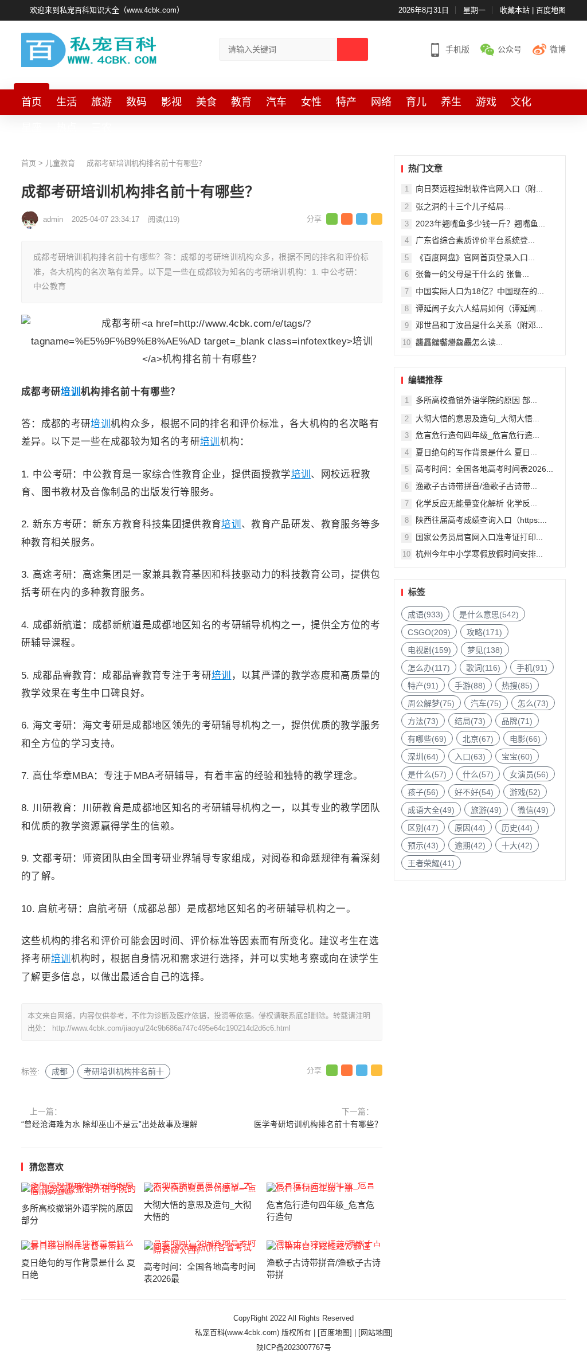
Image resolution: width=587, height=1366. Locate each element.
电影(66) (525, 738)
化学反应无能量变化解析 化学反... (476, 503)
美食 (206, 102)
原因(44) (470, 827)
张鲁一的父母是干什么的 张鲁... (472, 274)
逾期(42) (470, 845)
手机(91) (531, 667)
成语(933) (425, 614)
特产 (346, 102)
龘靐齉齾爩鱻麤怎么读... (459, 342)
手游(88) (470, 685)
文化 (521, 102)
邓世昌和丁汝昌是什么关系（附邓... (479, 325)
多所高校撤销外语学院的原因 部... (476, 400)
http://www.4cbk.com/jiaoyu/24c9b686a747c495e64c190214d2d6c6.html (171, 1028)
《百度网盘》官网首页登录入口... (475, 257)
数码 (136, 102)
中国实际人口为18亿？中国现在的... (480, 291)
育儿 (416, 102)
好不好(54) (474, 792)
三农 (101, 128)
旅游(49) (486, 810)
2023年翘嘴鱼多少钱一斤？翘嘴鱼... (480, 223)
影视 (171, 102)
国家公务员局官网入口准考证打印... (479, 537)
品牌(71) (517, 721)
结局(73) (470, 721)
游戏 (486, 102)
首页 (31, 102)
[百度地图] (335, 1332)
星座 (31, 128)
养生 (451, 102)
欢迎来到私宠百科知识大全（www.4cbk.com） (107, 10)
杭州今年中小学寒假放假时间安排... (479, 553)
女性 (311, 102)
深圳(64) (423, 756)
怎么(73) (533, 703)
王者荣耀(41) (431, 863)
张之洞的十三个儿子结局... (463, 206)
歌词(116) (483, 667)
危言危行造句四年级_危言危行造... (477, 435)
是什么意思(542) (489, 614)
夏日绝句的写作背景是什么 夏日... (476, 452)
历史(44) (517, 827)
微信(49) (533, 810)
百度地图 (551, 10)
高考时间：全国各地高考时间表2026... (484, 468)
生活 (66, 102)
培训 (71, 391)
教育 (241, 102)
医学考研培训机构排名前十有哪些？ (318, 1124)
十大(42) (517, 845)
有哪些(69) (427, 738)
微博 (558, 49)
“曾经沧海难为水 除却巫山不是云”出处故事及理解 (109, 1124)
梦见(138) (485, 650)
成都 (60, 1071)
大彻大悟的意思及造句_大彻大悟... (477, 418)
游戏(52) (525, 792)
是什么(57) (427, 774)
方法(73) (423, 721)
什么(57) (478, 774)
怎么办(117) (429, 667)
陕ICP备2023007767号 (293, 1347)
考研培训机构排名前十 (124, 1071)
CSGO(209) (429, 632)
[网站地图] (375, 1332)
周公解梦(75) (431, 703)
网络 (381, 102)
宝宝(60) (517, 756)
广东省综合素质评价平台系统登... (475, 240)
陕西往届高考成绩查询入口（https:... (481, 520)
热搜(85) (517, 685)
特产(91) (423, 685)
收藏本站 (515, 10)
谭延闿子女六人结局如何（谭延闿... (479, 308)
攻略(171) (484, 632)
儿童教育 (60, 163)
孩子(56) (423, 792)
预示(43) (423, 845)
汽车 (276, 102)
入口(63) (470, 756)
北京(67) (478, 738)
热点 (66, 128)
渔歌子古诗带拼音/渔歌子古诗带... (476, 486)
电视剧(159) (429, 650)
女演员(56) (529, 774)
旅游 (101, 102)
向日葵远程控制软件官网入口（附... (479, 188)
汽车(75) (486, 703)
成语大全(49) (431, 810)
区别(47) (423, 827)
